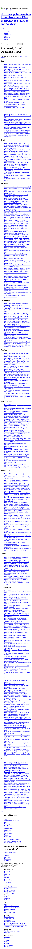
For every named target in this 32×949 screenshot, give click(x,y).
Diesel (6, 822)
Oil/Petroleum (8, 833)
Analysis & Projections (10, 887)
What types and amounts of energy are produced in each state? (15, 105)
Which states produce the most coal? (14, 107)
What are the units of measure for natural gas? (17, 133)
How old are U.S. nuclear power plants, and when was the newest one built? (16, 280)
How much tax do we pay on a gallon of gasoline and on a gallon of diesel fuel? (15, 166)
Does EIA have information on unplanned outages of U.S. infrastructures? (16, 195)
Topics (6, 33)
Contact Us (7, 860)
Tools (5, 36)
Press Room (7, 859)
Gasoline (6, 827)
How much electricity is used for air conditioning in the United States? (14, 259)
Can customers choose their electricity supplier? (17, 187)
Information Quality (9, 921)
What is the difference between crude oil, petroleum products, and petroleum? (15, 657)
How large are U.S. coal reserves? (13, 75)
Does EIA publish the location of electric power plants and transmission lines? (17, 218)
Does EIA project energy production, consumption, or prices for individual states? (16, 68)
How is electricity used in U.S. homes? (15, 220)
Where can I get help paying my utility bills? (16, 467)
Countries (7, 898)
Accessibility (7, 920)
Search (20, 44)
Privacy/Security (9, 917)
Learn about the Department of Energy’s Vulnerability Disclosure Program (15, 925)
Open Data (7, 857)
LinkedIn (6, 943)
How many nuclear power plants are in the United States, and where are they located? (16, 225)
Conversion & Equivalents (11, 820)
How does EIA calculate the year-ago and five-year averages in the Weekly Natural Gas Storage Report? (17, 499)
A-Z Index (7, 904)
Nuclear (6, 832)
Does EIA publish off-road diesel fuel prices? (17, 150)
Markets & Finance (9, 890)
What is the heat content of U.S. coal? (14, 102)
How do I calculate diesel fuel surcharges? (16, 151)
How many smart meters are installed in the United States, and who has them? (16, 232)
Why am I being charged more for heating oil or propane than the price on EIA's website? (17, 549)
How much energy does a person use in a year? (17, 438)
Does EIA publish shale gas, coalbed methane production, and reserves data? (17, 490)
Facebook (7, 937)
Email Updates (8, 945)
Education (7, 37)
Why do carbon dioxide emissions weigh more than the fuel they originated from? (17, 345)
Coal (5, 819)
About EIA (7, 855)
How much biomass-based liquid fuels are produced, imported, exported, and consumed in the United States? (17, 159)
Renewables (7, 836)
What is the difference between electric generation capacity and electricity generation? (17, 286)
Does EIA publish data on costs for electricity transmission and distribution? (17, 202)
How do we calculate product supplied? (15, 153)
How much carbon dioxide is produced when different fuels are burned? (17, 323)
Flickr (6, 942)
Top (2, 811)
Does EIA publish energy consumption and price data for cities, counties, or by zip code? (17, 214)
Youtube (6, 940)
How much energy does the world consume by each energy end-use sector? (17, 265)
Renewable (7, 876)
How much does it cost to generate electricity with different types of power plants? (16, 90)
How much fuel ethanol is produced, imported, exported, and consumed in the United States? (17, 790)
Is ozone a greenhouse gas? (12, 329)
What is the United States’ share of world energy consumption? (15, 461)
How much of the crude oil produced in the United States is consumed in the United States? (17, 626)
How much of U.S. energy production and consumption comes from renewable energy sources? (16, 273)
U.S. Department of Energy (12, 931)
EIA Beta (7, 910)
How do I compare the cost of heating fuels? (16, 114)
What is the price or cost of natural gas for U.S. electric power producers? (17, 536)
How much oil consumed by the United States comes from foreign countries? (17, 630)
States (6, 896)
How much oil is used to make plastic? (15, 635)
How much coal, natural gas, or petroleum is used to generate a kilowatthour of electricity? (17, 87)
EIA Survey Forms (9, 909)
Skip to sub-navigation (7, 10)
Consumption (8, 881)
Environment (8, 825)
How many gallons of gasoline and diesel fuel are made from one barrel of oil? (17, 127)
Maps (5, 899)
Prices (6, 835)
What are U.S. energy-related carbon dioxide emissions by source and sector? (16, 331)
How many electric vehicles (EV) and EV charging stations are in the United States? (16, 222)
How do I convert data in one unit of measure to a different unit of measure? (17, 119)
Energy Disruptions (9, 891)
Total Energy (8, 882)
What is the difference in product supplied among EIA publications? (16, 660)
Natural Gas (7, 830)
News (6, 39)
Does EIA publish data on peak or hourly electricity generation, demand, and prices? (16, 205)
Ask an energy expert (10, 852)
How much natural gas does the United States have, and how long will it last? (17, 509)
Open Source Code (9, 912)
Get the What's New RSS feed (12, 842)
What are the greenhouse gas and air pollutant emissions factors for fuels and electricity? (17, 131)
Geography (7, 34)
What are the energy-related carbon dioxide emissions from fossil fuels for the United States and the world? (17, 338)
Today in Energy (9, 893)
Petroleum (7, 871)
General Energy (8, 828)
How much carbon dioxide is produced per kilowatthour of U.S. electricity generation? (16, 235)
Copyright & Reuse (9, 918)
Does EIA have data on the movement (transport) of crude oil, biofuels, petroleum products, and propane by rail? (16, 599)
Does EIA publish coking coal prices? (14, 71)
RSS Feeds (7, 946)
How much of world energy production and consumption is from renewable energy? (16, 276)
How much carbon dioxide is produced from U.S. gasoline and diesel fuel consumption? (16, 163)
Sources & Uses (8, 31)
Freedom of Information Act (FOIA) (14, 923)
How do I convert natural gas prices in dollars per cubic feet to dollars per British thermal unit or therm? (17, 124)
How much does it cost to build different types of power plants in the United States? (17, 241)
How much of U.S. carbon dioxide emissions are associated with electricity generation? (17, 93)
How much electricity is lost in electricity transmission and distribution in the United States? (16, 255)
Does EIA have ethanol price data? (14, 684)
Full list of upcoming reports (12, 839)
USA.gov (7, 932)
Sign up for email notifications (12, 841)
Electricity (7, 824)
